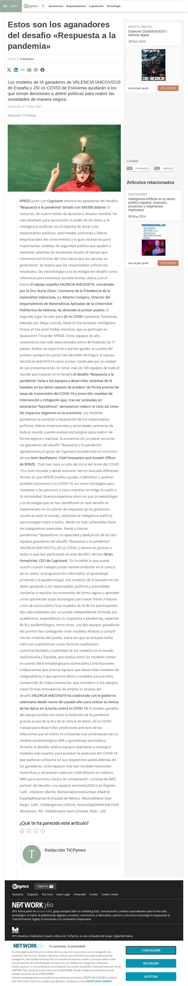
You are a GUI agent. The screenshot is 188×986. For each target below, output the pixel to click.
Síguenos (43, 886)
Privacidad (80, 894)
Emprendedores (76, 6)
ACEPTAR (151, 976)
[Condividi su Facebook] (43, 69)
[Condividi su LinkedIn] (16, 69)
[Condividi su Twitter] (9, 69)
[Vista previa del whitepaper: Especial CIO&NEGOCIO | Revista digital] (153, 65)
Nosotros (18, 894)
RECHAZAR (151, 963)
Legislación (96, 6)
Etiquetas (32, 894)
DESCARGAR (168, 88)
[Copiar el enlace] (22, 69)
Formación (27, 59)
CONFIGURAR (151, 950)
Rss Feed (47, 894)
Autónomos (56, 6)
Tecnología (114, 6)
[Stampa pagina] (36, 69)
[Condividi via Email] (29, 69)
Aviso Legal (63, 894)
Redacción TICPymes (22, 115)
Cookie (93, 894)
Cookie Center (109, 894)
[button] (11, 6)
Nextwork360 (44, 911)
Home (12, 59)
